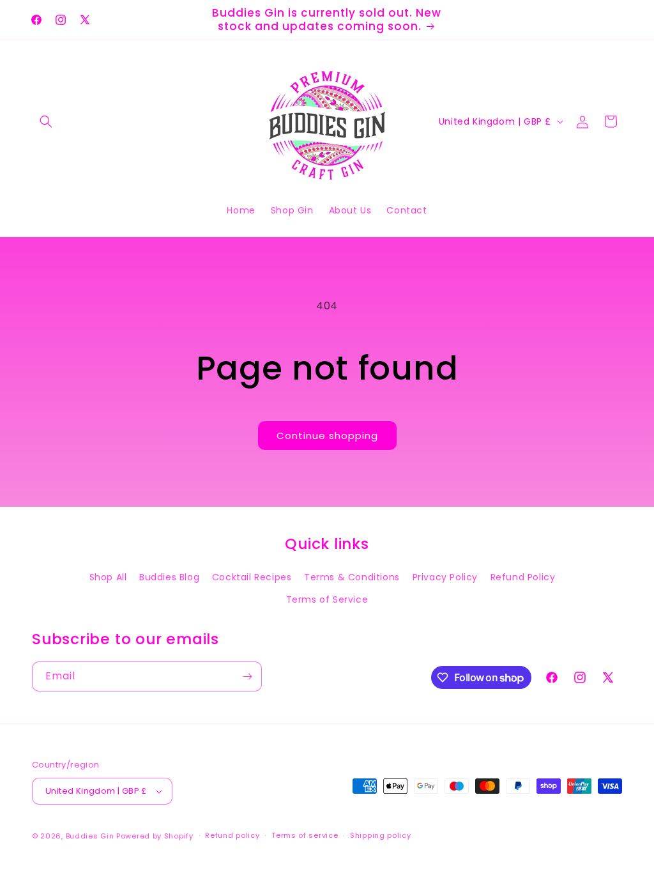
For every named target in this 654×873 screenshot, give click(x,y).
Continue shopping (327, 435)
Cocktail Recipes (252, 577)
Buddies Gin (90, 836)
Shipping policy (380, 835)
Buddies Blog (169, 577)
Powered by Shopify (155, 836)
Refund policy (232, 835)
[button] (46, 121)
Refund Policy (523, 577)
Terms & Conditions (352, 577)
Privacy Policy (445, 577)
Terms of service (304, 835)
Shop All (108, 577)
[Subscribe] (247, 676)
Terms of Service (327, 599)
